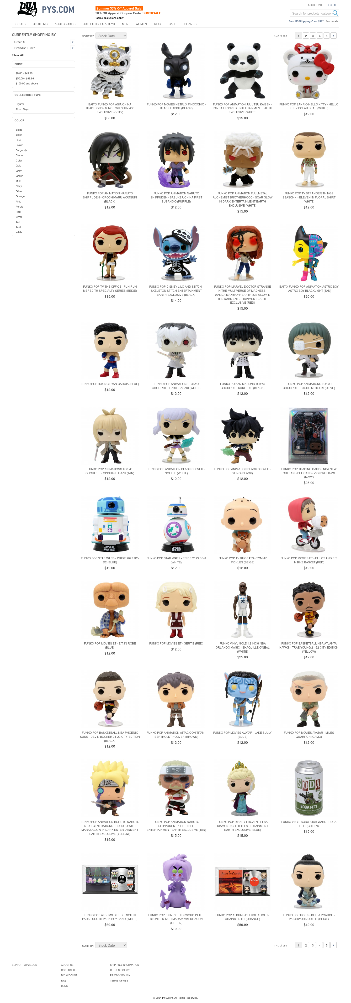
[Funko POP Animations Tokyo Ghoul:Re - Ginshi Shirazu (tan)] (110, 435)
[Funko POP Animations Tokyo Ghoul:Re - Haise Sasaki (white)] (176, 350)
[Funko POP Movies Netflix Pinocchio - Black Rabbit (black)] (176, 71)
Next (333, 35)
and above (27, 83)
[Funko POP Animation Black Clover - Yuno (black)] (243, 435)
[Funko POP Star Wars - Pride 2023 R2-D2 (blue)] (110, 525)
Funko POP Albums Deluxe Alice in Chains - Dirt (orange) (242, 917)
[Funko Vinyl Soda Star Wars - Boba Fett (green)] (309, 788)
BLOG (64, 985)
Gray (19, 170)
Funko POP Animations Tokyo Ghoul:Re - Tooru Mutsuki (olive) (309, 386)
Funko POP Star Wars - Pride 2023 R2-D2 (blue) (110, 560)
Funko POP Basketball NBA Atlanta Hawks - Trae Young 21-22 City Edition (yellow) (308, 647)
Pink (18, 201)
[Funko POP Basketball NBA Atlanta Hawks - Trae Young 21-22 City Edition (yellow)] (309, 610)
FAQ (63, 980)
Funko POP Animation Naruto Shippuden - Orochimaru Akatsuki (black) (110, 197)
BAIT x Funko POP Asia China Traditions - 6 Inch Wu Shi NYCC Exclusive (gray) (109, 108)
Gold (18, 165)
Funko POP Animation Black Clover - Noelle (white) (176, 471)
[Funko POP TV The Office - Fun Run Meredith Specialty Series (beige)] (110, 253)
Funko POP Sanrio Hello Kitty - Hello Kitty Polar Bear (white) (308, 106)
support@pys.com (24, 965)
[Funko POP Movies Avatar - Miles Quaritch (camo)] (309, 699)
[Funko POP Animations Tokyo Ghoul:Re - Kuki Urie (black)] (243, 350)
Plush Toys (22, 109)
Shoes (21, 24)
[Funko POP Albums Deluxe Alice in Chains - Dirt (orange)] (243, 882)
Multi (18, 181)
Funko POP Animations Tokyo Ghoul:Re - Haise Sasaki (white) (176, 386)
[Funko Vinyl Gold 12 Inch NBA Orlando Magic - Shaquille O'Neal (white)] (243, 610)
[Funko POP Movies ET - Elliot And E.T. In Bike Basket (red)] (309, 525)
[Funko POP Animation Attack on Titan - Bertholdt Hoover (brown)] (176, 699)
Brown (19, 145)
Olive (19, 191)
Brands (190, 24)
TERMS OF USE (119, 980)
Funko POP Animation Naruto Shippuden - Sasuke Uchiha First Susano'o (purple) (176, 197)
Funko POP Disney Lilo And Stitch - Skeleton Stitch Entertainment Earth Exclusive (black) (176, 290)
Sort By (87, 36)
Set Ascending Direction (131, 36)
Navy (19, 186)
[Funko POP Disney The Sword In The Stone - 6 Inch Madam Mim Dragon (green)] (176, 882)
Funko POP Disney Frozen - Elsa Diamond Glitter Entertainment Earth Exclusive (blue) (242, 826)
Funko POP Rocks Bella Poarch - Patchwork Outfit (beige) (309, 917)
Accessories (65, 24)
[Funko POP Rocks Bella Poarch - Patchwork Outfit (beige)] (309, 882)
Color (19, 160)
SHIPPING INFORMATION (124, 965)
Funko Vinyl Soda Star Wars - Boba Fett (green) (308, 824)
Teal (18, 227)
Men (125, 24)
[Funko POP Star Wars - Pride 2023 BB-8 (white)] (176, 525)
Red (18, 211)
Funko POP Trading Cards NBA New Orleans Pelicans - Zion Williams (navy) (308, 473)
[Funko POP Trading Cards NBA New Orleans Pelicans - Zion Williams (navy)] (309, 435)
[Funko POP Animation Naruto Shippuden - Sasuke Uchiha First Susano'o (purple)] (176, 160)
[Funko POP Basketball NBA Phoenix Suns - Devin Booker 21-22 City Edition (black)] (110, 699)
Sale (172, 24)
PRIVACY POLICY (120, 975)
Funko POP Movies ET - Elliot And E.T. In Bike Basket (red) (309, 560)
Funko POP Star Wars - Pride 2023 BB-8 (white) (176, 560)
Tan (18, 222)
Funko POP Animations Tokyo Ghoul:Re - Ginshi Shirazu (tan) (109, 471)
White (19, 232)
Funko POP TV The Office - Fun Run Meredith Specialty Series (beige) (110, 288)
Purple (19, 206)
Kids (157, 24)
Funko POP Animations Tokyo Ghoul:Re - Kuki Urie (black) (242, 386)
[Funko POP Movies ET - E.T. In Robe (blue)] (110, 610)
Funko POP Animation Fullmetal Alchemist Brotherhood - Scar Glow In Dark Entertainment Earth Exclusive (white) (242, 199)
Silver (19, 216)
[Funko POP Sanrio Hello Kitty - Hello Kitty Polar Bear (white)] (309, 71)
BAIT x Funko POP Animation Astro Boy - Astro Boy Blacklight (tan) (309, 288)
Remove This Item (72, 42)
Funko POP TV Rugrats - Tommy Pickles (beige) (242, 560)
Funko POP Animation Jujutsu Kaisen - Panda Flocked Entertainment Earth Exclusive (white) (242, 108)
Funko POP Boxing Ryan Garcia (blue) (110, 384)
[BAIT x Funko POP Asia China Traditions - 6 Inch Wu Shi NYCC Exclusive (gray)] (110, 71)
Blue (18, 140)
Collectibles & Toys (99, 24)
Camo (19, 155)
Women (141, 24)
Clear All (18, 55)
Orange (20, 196)
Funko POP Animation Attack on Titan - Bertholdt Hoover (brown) (176, 734)
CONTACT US (68, 970)
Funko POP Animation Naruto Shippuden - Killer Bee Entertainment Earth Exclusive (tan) (176, 826)
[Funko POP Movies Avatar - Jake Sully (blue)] (243, 699)
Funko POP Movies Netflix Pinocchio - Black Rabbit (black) (176, 106)
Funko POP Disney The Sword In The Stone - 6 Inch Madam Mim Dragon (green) (176, 919)
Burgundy (21, 150)
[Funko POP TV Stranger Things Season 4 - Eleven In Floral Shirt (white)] (309, 160)
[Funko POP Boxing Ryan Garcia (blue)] (110, 350)
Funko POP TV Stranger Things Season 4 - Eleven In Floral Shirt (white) (308, 197)
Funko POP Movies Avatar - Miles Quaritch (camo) (309, 734)
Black (19, 134)
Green (19, 175)
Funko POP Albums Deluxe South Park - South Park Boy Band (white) (110, 917)
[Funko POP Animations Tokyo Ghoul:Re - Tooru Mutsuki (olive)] (309, 350)
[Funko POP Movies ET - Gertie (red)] (176, 610)
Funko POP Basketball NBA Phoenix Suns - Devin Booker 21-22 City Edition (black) (110, 736)
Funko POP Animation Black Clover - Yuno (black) (242, 471)
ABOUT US (67, 965)
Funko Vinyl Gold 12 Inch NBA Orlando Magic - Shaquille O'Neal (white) (243, 647)
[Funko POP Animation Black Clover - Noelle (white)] (176, 435)
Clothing (40, 24)
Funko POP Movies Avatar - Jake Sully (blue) (242, 734)
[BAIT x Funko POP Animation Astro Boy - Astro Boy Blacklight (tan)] (309, 253)
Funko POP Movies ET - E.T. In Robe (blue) (110, 645)
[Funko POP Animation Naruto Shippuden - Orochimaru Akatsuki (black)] (110, 160)
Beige (19, 129)
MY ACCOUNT (69, 975)
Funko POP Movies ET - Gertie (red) (176, 643)
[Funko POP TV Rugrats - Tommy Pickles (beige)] (243, 525)
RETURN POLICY (120, 970)
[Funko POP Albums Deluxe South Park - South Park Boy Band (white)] (110, 882)
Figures (20, 104)
